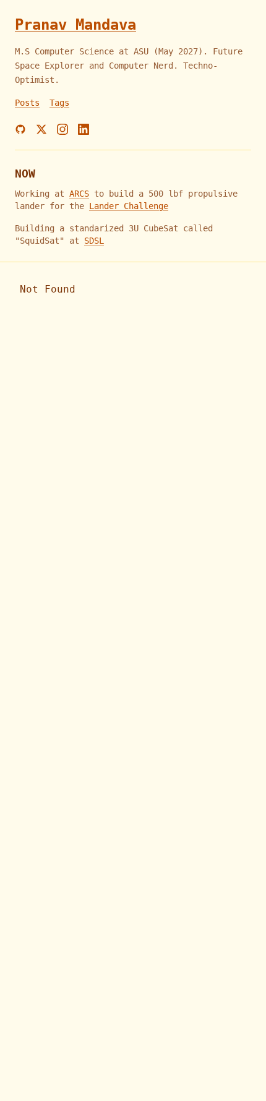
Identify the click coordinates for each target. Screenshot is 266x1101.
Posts (27, 103)
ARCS (79, 194)
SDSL (94, 241)
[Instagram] (62, 129)
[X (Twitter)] (41, 129)
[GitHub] (20, 129)
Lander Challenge (128, 206)
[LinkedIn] (83, 129)
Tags (59, 103)
